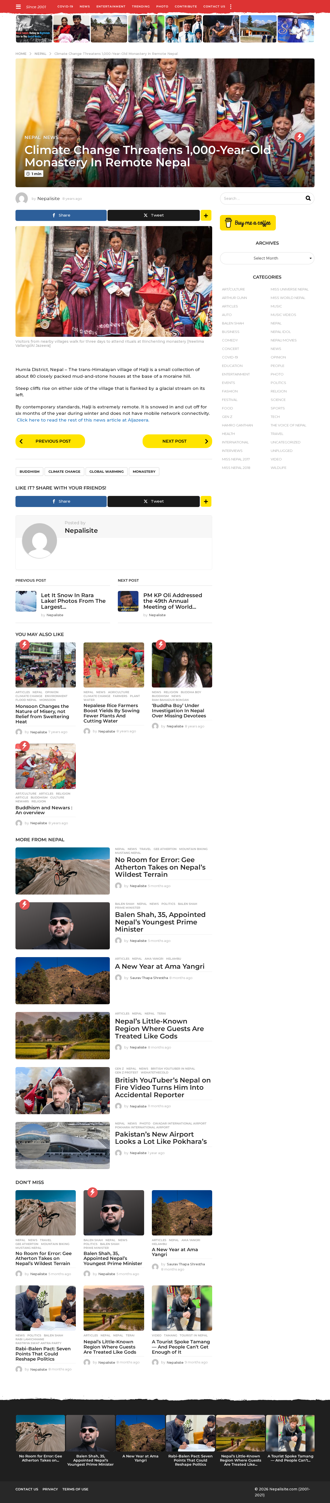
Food (227, 408)
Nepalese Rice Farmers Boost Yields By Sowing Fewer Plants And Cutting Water (111, 713)
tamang (170, 1335)
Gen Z (119, 1068)
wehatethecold (154, 1072)
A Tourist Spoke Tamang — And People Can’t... (291, 1458)
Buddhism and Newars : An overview (43, 810)
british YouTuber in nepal (173, 1068)
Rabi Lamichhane (29, 1339)
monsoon (47, 699)
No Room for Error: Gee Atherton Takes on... (40, 1458)
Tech (275, 417)
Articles (22, 692)
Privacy (50, 1489)
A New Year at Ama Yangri (160, 966)
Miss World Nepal (288, 298)
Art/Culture (25, 793)
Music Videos (283, 315)
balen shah (187, 903)
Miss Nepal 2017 (236, 459)
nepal (150, 1013)
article (21, 797)
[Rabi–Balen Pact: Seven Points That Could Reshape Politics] (45, 1308)
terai (161, 1013)
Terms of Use (75, 1489)
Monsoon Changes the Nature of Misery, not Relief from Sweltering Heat (42, 713)
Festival (229, 400)
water (89, 699)
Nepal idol (281, 332)
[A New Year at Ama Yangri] (62, 980)
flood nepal (26, 699)
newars (22, 801)
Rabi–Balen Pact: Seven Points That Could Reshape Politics (43, 1354)
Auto (227, 315)
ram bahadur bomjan (170, 699)
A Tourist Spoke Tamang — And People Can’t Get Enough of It (181, 1347)
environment (56, 696)
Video (156, 1335)
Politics (168, 903)
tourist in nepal (194, 1335)
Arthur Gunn (234, 298)
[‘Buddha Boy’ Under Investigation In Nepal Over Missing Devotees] (182, 665)
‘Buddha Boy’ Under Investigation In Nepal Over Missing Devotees (179, 711)
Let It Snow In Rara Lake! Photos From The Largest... (73, 601)
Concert (230, 349)
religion (38, 801)
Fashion (230, 391)
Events (228, 383)
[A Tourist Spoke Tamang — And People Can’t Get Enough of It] (182, 1308)
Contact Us (214, 6)
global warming (106, 471)
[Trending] (299, 137)
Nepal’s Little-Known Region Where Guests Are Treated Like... (240, 1460)
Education (232, 366)
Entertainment (111, 6)
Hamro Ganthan (237, 425)
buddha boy (191, 692)
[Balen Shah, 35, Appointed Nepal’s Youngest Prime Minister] (62, 925)
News (85, 6)
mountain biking (193, 849)
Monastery (144, 471)
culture (57, 797)
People (277, 366)
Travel (145, 849)
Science (278, 400)
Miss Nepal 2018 (236, 468)
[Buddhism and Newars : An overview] (45, 766)
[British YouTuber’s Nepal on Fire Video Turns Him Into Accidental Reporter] (62, 1090)
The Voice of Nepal (288, 425)
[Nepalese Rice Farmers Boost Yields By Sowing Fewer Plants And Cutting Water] (114, 665)
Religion (171, 692)
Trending (141, 6)
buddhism (29, 471)
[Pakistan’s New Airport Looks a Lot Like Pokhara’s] (62, 1145)
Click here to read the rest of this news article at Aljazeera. (83, 420)
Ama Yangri (154, 958)
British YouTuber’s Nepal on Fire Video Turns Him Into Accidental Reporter (163, 1087)
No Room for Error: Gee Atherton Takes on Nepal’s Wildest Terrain (160, 867)
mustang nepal (128, 852)
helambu (173, 958)
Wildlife (278, 468)
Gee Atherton (165, 849)
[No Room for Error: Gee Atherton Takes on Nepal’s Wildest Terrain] (62, 871)
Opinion (52, 692)
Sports (278, 408)
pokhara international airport (142, 1127)
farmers (120, 696)
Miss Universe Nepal (290, 289)
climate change (64, 471)
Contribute (186, 6)
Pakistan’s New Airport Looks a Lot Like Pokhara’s (161, 1138)
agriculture (118, 692)
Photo (162, 6)
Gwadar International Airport (180, 1123)
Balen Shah (124, 903)
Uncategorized (286, 442)
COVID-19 (65, 6)
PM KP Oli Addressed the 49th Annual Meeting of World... (172, 601)
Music (276, 306)
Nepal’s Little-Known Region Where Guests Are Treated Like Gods (159, 1028)
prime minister (127, 907)
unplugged (282, 451)
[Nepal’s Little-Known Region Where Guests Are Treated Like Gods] (62, 1035)
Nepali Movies (284, 340)
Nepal (32, 137)
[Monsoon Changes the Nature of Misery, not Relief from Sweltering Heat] (45, 665)
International (235, 442)
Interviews (232, 451)
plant (135, 696)
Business (231, 332)
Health (228, 434)
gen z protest (126, 1072)
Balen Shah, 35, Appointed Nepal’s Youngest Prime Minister (160, 922)
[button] (18, 6)
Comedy (230, 340)
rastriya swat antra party (38, 1343)
